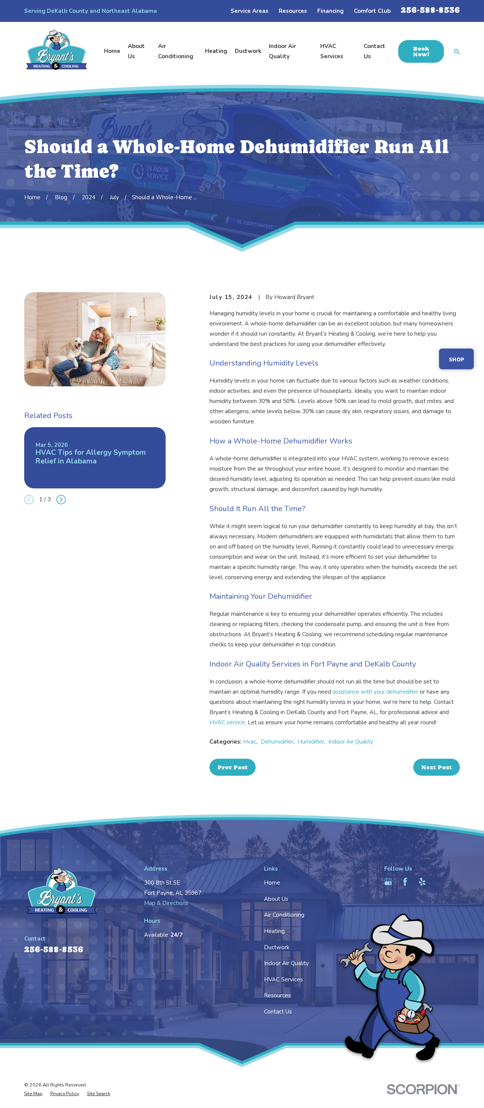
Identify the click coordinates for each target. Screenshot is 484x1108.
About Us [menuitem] (136, 51)
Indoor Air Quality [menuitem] (282, 51)
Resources (293, 11)
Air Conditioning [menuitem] (175, 51)
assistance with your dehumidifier (375, 692)
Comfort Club (372, 11)
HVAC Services (283, 979)
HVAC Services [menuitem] (331, 51)
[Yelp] (422, 882)
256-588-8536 (430, 10)
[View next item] (61, 499)
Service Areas (249, 11)
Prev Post (232, 767)
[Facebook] (405, 882)
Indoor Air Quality (350, 741)
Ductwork (276, 947)
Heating (274, 931)
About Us (276, 899)
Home (272, 882)
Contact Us (278, 1011)
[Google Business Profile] (388, 882)
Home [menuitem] (112, 51)
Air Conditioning (284, 915)
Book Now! (421, 51)
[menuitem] (33, 1093)
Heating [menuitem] (216, 51)
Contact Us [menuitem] (374, 51)
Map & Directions (166, 903)
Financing (330, 11)
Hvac (249, 741)
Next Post (436, 767)
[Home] (57, 51)
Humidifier (311, 741)
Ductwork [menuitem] (248, 51)
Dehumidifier (277, 741)
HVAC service (227, 722)
